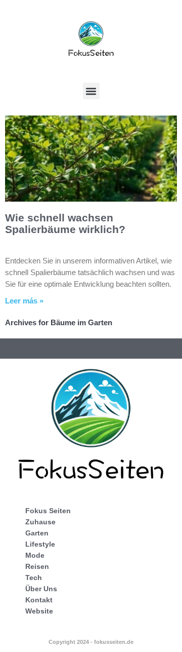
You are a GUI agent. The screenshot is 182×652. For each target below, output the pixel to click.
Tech (33, 577)
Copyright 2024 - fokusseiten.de (91, 642)
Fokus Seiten (48, 511)
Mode (34, 555)
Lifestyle (40, 544)
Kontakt (39, 600)
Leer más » (24, 300)
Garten (37, 533)
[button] (91, 91)
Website (39, 611)
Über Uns (41, 589)
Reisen (37, 566)
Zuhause (40, 522)
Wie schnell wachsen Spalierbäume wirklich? (65, 223)
